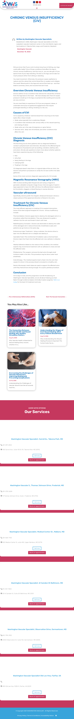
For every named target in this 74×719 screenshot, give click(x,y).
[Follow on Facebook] (34, 2)
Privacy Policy (21, 715)
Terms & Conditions (33, 715)
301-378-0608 (7, 491)
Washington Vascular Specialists (38, 39)
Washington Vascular (24, 49)
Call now (37, 455)
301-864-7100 (7, 538)
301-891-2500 (7, 445)
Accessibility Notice (47, 715)
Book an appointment (37, 460)
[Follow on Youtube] (37, 2)
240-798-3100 (7, 635)
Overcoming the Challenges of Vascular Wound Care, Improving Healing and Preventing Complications (21, 375)
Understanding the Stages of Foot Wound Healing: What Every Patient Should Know (51, 331)
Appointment (67, 5)
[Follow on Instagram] (40, 2)
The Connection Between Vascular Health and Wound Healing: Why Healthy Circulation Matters (20, 332)
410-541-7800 (7, 589)
